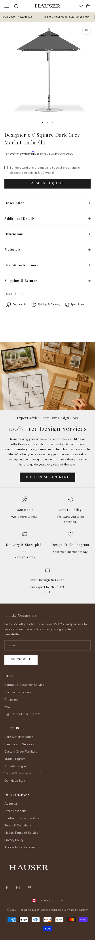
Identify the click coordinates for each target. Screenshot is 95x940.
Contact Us (25, 510)
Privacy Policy (13, 840)
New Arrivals (24, 16)
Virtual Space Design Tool (22, 773)
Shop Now (82, 16)
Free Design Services (47, 580)
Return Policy (70, 510)
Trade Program (14, 759)
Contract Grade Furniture (22, 818)
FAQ (7, 707)
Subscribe (21, 660)
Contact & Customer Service (24, 685)
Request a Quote (47, 183)
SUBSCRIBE (47, 909)
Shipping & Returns (18, 692)
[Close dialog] (88, 860)
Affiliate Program (16, 766)
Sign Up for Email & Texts (22, 714)
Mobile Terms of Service (21, 833)
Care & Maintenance (18, 737)
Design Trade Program (70, 544)
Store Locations (15, 811)
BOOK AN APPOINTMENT (47, 477)
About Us (11, 804)
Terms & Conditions (18, 825)
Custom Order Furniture (21, 751)
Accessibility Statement (21, 847)
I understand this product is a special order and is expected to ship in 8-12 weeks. (45, 170)
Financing (11, 699)
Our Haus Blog (14, 781)
